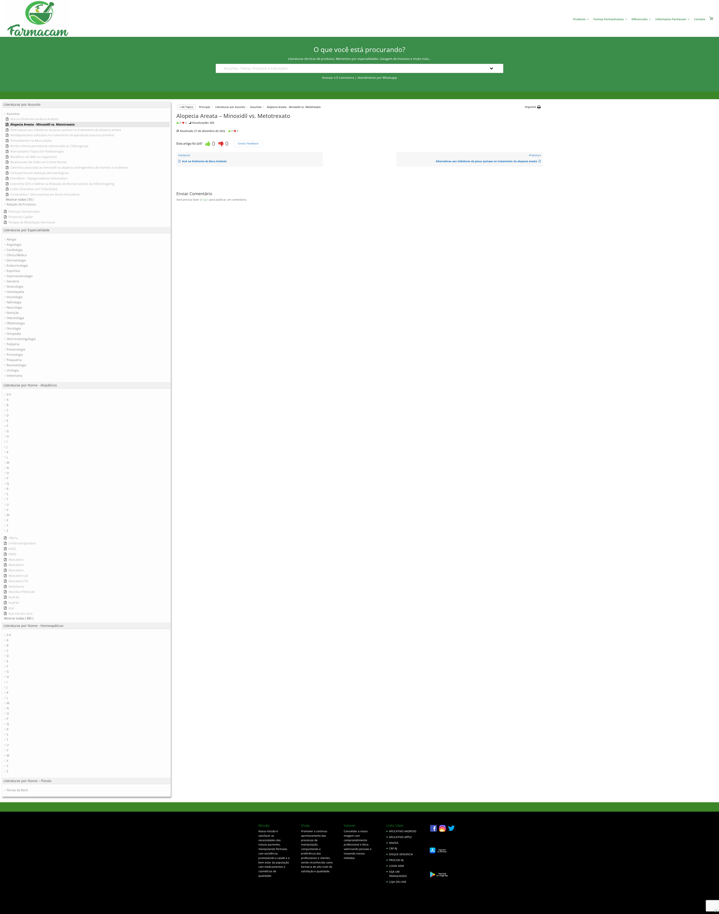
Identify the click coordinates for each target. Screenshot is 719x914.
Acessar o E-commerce (338, 78)
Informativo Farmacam (670, 19)
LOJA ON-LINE (397, 881)
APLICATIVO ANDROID (402, 831)
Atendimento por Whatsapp (377, 78)
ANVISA (393, 843)
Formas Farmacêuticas (608, 19)
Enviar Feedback (248, 143)
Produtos (579, 19)
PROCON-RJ (396, 860)
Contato (699, 19)
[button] (533, 107)
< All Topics (186, 107)
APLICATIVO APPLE (400, 837)
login (205, 199)
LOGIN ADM (396, 866)
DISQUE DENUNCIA (401, 854)
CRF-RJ (393, 848)
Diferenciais (639, 19)
